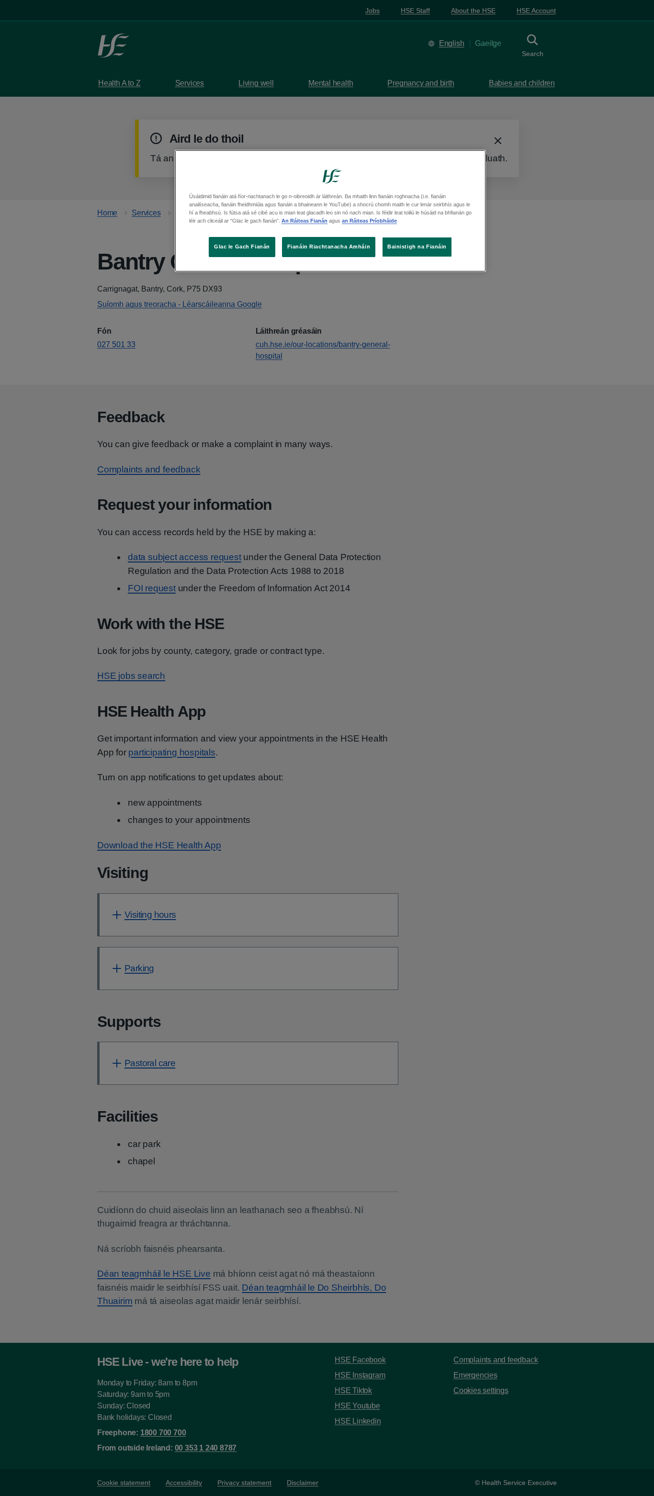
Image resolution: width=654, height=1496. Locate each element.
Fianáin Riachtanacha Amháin (328, 246)
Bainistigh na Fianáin (417, 246)
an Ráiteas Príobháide (369, 221)
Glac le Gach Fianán (242, 246)
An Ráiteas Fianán (304, 221)
